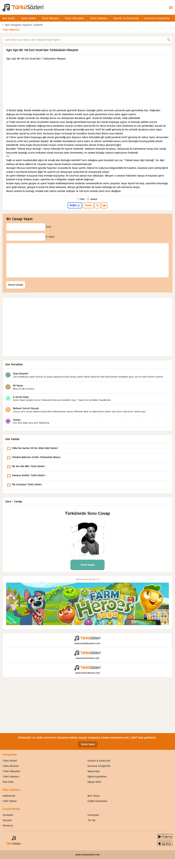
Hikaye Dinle (94, 782)
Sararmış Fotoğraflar (99, 766)
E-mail (50, 237)
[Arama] (168, 39)
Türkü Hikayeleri (74, 18)
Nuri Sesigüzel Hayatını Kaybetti (24, 25)
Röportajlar (94, 771)
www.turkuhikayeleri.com (87, 643)
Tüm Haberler (11, 30)
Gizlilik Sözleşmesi (97, 801)
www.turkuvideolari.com (87, 672)
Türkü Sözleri (28, 18)
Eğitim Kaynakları (97, 776)
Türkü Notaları (50, 18)
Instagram (93, 815)
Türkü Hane (87, 744)
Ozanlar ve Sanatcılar (126, 18)
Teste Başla (87, 564)
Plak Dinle (8, 782)
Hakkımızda (9, 795)
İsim (48, 227)
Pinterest (8, 825)
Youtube (7, 820)
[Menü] (170, 7)
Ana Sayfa (9, 18)
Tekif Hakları (10, 801)
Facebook (8, 815)
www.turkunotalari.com (87, 658)
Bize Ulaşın (94, 795)
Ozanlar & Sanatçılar (99, 760)
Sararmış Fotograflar (157, 18)
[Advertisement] (87, 84)
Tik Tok (91, 820)
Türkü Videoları (98, 18)
